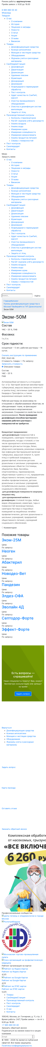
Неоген (8, 551)
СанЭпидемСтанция (15, 64)
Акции (14, 35)
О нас (9, 18)
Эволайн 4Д (13, 607)
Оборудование (18, 55)
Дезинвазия (16, 84)
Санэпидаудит (13, 146)
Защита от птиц (18, 112)
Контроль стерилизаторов (23, 118)
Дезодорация (17, 81)
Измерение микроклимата (23, 135)
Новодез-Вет (14, 573)
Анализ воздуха (18, 123)
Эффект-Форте (15, 629)
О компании (16, 21)
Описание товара (12, 366)
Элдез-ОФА (12, 596)
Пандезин (11, 584)
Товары (9, 44)
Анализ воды (17, 126)
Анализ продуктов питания (24, 138)
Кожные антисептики (21, 50)
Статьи (14, 32)
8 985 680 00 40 (9, 10)
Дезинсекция (17, 72)
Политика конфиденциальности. (17, 1045)
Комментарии (10, 527)
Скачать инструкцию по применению (19, 355)
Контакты (10, 149)
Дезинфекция (17, 67)
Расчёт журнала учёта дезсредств (27, 121)
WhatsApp (6, 13)
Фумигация (16, 78)
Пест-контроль (18, 92)
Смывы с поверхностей (22, 140)
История (15, 24)
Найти (37, 296)
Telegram (6, 15)
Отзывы (15, 38)
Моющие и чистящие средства (25, 52)
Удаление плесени (19, 75)
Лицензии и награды (20, 27)
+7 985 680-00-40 (10, 1025)
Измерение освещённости (23, 132)
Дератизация (17, 69)
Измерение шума (19, 129)
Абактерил (12, 562)
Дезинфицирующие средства (25, 47)
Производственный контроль (20, 115)
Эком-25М (11, 540)
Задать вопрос (23, 694)
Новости (15, 30)
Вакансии (15, 41)
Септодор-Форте (17, 618)
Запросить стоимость (12, 364)
